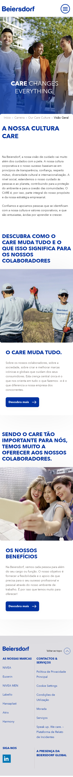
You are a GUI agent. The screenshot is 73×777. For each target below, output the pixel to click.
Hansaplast (9, 703)
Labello (7, 694)
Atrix (6, 712)
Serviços (41, 718)
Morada (41, 709)
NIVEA (7, 667)
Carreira (19, 117)
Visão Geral (61, 117)
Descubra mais (19, 402)
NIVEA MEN (10, 685)
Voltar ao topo (54, 651)
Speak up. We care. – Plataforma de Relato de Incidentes (50, 732)
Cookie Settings (46, 686)
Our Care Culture (39, 117)
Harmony (8, 721)
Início (7, 117)
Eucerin (7, 676)
